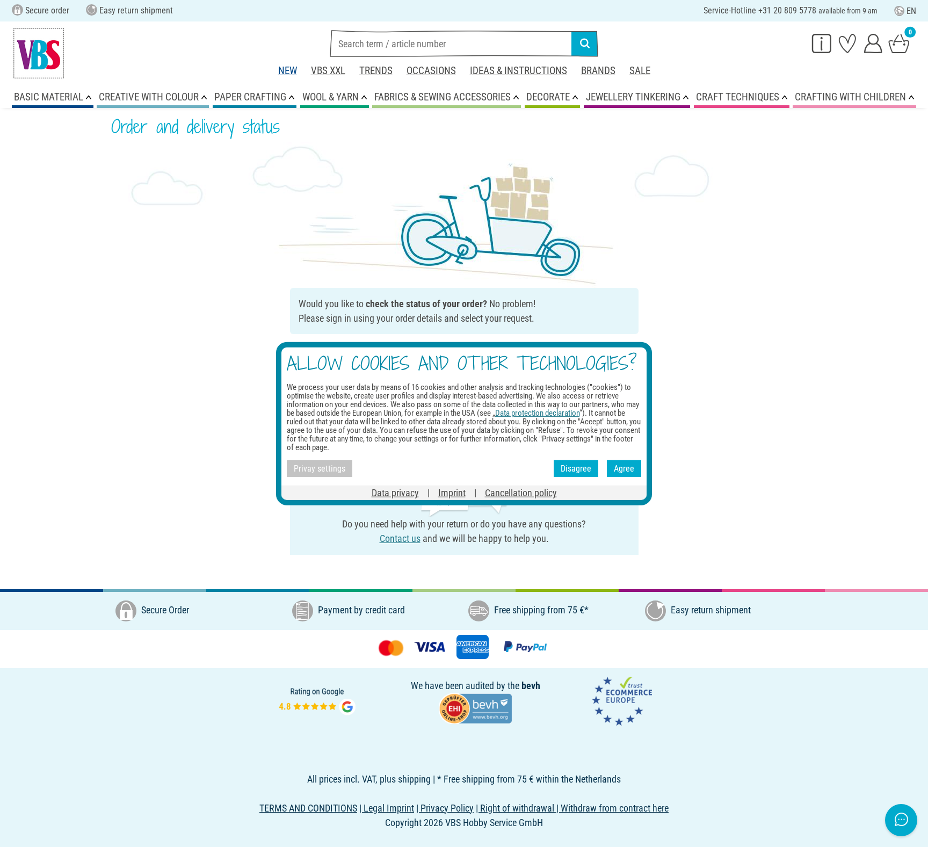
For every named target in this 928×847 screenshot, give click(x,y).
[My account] (873, 43)
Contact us (400, 538)
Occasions (431, 70)
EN (911, 11)
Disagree (576, 468)
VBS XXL (328, 70)
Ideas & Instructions (518, 70)
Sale (639, 70)
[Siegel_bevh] (475, 707)
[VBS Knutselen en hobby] (39, 53)
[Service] (822, 43)
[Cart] (899, 43)
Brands (598, 70)
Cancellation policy (521, 492)
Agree (624, 468)
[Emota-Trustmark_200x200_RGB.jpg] (622, 700)
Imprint (452, 492)
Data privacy (395, 492)
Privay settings (319, 468)
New (287, 70)
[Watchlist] (847, 43)
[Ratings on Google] (317, 700)
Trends (376, 70)
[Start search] (584, 43)
